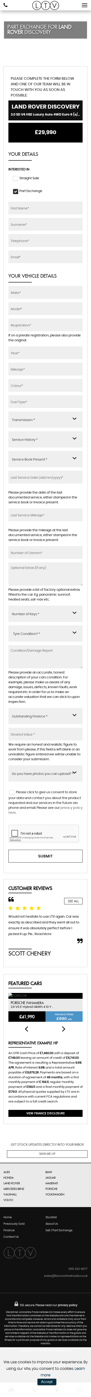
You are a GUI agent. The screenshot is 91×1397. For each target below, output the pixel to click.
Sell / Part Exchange (59, 1230)
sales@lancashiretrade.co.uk (66, 1276)
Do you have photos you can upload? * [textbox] (43, 774)
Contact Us (11, 1236)
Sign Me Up (47, 1153)
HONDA (9, 1177)
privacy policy (67, 1305)
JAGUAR (51, 1177)
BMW (49, 1172)
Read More (43, 934)
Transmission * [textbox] (23, 420)
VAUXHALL (10, 1194)
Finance (9, 1230)
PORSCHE (51, 1189)
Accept (46, 1382)
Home (8, 1217)
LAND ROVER (12, 1183)
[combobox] (45, 419)
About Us (52, 1223)
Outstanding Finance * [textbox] (30, 716)
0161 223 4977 (78, 1269)
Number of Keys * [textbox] (25, 614)
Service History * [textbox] (25, 439)
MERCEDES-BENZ (14, 1189)
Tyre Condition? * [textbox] (26, 634)
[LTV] (45, 5)
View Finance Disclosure (45, 1113)
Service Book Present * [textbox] (29, 459)
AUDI (7, 1172)
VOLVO (8, 1200)
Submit (45, 856)
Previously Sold (14, 1223)
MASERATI (52, 1183)
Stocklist (51, 1217)
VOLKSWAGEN (55, 1194)
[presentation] (26, 1029)
